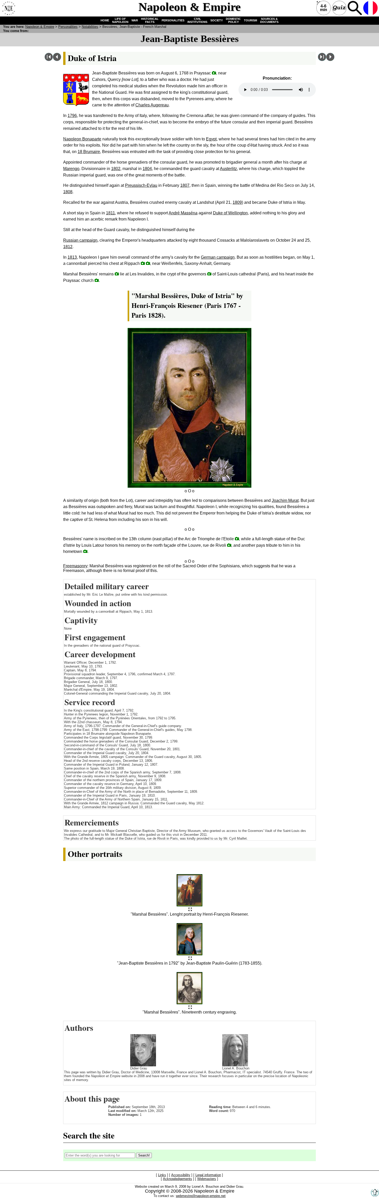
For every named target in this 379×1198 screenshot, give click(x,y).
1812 (67, 246)
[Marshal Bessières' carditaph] (97, 280)
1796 (72, 115)
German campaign (218, 257)
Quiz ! (339, 8)
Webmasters (206, 1179)
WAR (134, 20)
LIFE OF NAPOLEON (120, 20)
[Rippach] (148, 263)
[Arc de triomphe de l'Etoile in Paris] (237, 538)
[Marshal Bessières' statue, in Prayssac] (85, 551)
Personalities (68, 27)
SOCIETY (216, 20)
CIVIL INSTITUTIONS (197, 20)
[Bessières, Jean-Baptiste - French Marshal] (190, 909)
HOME (105, 20)
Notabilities (90, 27)
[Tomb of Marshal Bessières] (117, 273)
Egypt (211, 139)
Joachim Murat (285, 500)
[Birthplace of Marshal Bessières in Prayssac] (214, 72)
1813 (72, 257)
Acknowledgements (177, 1179)
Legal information (208, 1175)
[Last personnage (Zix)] (322, 59)
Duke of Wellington (230, 213)
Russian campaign (80, 240)
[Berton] (57, 59)
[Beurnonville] (330, 59)
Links (162, 1175)
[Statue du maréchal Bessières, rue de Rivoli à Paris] (229, 545)
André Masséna (183, 213)
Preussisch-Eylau (141, 185)
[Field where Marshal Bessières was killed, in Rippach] (143, 263)
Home (8, 8)
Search (355, 8)
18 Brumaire (89, 151)
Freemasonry (75, 566)
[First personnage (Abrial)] (49, 59)
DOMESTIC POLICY (233, 20)
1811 (110, 213)
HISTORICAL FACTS (150, 20)
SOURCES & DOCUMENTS (269, 20)
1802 (115, 168)
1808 (67, 192)
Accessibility (180, 1175)
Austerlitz (228, 168)
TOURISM (250, 20)
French (370, 8)
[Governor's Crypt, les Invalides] (209, 273)
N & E (39, 27)
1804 (147, 168)
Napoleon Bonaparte (82, 139)
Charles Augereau (152, 105)
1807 (185, 185)
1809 (237, 202)
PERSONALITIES (173, 20)
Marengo (71, 168)
